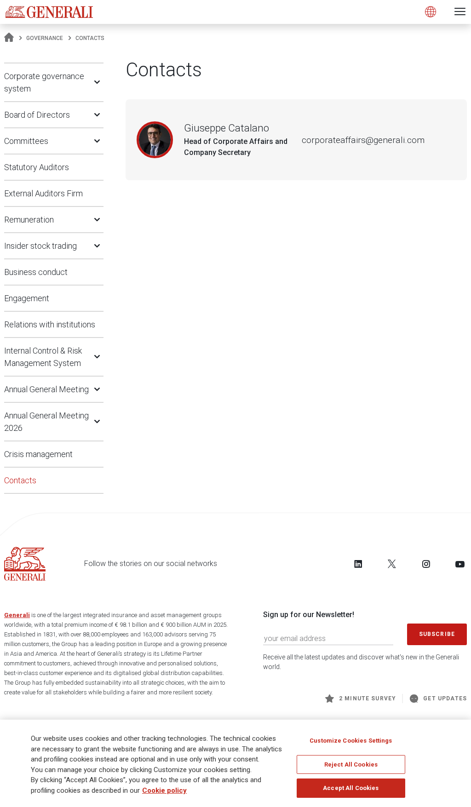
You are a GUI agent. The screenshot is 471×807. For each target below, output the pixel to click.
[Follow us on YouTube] (460, 564)
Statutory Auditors (36, 167)
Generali (17, 615)
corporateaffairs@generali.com (363, 140)
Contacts (20, 480)
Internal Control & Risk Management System (43, 357)
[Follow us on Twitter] (392, 564)
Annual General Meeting (46, 389)
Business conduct (36, 272)
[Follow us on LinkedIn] (358, 564)
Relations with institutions (49, 324)
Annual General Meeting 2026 (46, 422)
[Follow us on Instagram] (426, 564)
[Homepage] (9, 38)
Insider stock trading (40, 246)
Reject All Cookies (351, 764)
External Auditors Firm (43, 193)
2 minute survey (367, 698)
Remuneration (29, 219)
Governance (44, 38)
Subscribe (437, 634)
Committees (26, 141)
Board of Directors (37, 115)
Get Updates (445, 698)
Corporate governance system (44, 82)
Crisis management (38, 454)
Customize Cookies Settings (351, 740)
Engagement (26, 298)
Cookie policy (164, 790)
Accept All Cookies (351, 787)
